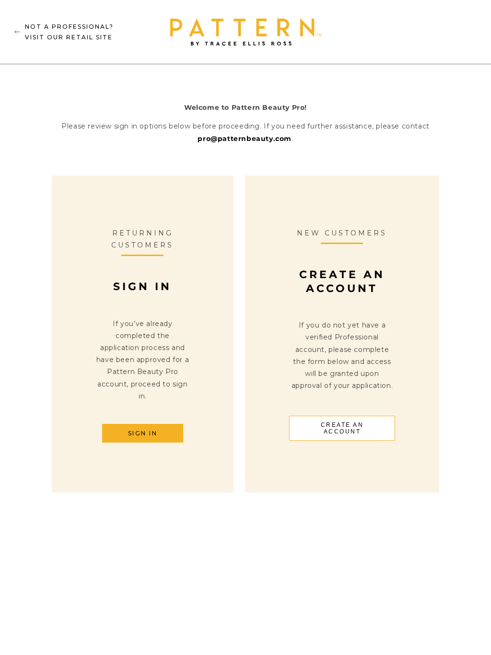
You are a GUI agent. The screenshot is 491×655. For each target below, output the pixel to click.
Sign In (143, 433)
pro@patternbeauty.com (245, 138)
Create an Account (342, 428)
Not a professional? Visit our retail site (69, 32)
